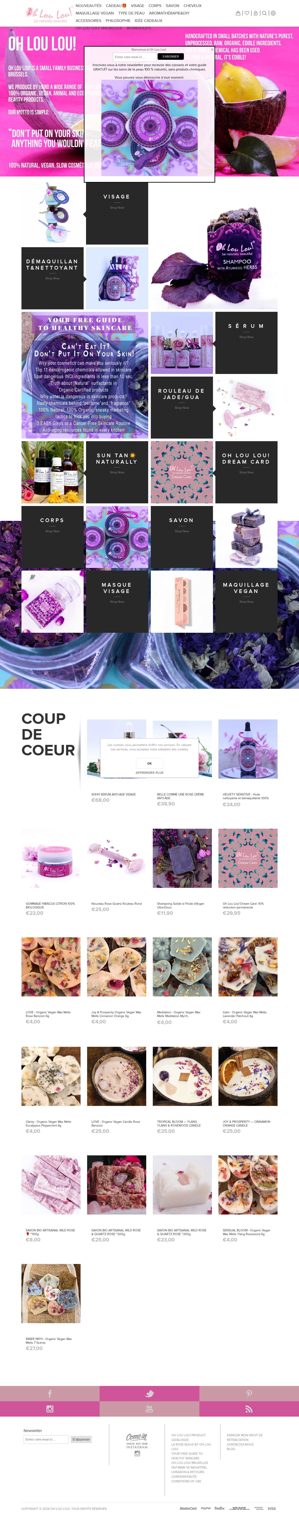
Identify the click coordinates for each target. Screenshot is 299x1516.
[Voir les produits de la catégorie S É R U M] (182, 343)
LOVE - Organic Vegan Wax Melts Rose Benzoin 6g (48, 1014)
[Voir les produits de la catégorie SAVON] (246, 537)
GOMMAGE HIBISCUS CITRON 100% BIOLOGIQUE (50, 905)
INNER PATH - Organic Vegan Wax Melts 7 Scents (49, 1341)
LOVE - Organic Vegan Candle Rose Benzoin (115, 1123)
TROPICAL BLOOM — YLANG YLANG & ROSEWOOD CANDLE (179, 1123)
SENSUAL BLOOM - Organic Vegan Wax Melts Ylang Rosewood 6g (246, 1232)
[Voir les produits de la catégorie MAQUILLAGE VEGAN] (182, 602)
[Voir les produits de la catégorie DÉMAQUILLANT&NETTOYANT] (117, 278)
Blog (231, 1449)
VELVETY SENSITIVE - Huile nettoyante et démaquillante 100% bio (246, 798)
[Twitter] (149, 1393)
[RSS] (249, 1409)
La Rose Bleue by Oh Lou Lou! (191, 1447)
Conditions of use (186, 1481)
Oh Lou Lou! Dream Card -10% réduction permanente (243, 905)
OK (149, 763)
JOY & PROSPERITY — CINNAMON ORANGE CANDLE (246, 1123)
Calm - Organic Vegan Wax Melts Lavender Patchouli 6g (245, 1014)
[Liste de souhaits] (247, 13)
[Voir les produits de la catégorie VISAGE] (52, 213)
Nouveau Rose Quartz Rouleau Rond (116, 904)
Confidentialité (184, 1477)
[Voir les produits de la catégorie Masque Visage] (52, 602)
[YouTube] (149, 1409)
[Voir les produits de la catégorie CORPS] (117, 537)
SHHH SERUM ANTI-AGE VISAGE (113, 794)
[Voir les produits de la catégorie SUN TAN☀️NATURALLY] (52, 472)
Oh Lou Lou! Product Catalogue (188, 1437)
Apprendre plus (150, 772)
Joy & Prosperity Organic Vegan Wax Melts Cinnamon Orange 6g (116, 1014)
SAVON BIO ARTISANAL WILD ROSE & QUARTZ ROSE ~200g (116, 1232)
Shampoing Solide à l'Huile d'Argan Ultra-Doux (180, 905)
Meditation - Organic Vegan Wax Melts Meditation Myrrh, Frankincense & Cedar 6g (178, 1016)
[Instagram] (50, 1409)
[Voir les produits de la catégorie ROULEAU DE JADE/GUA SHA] (246, 408)
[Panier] (238, 13)
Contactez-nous (240, 1444)
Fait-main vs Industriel (189, 1467)
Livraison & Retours (187, 1472)
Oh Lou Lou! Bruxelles (189, 1463)
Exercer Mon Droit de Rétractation (245, 1437)
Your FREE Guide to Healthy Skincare (187, 1456)
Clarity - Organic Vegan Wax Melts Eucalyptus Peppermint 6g (48, 1123)
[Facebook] (50, 1393)
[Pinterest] (249, 1393)
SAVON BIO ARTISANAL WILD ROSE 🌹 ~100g (50, 1232)
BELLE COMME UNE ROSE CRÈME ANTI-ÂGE (180, 796)
